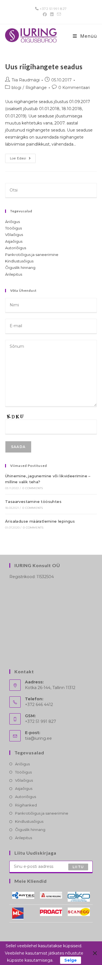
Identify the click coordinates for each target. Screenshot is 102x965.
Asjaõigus (13, 241)
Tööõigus (13, 228)
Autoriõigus (15, 248)
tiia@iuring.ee (38, 738)
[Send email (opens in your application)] (58, 14)
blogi (16, 87)
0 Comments (32, 488)
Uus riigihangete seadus (44, 67)
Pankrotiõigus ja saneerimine (31, 254)
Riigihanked (26, 805)
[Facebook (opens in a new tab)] (44, 14)
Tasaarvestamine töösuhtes (33, 501)
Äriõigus (12, 221)
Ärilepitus (13, 274)
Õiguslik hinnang (20, 267)
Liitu (78, 867)
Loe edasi (23, 159)
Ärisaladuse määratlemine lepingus (40, 521)
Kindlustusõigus (19, 261)
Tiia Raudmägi (26, 80)
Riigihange (36, 87)
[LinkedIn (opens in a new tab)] (51, 14)
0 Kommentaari (74, 87)
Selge (70, 960)
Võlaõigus (14, 234)
